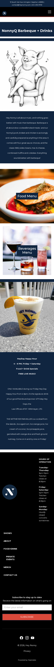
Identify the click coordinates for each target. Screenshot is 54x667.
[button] (49, 12)
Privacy (27, 651)
